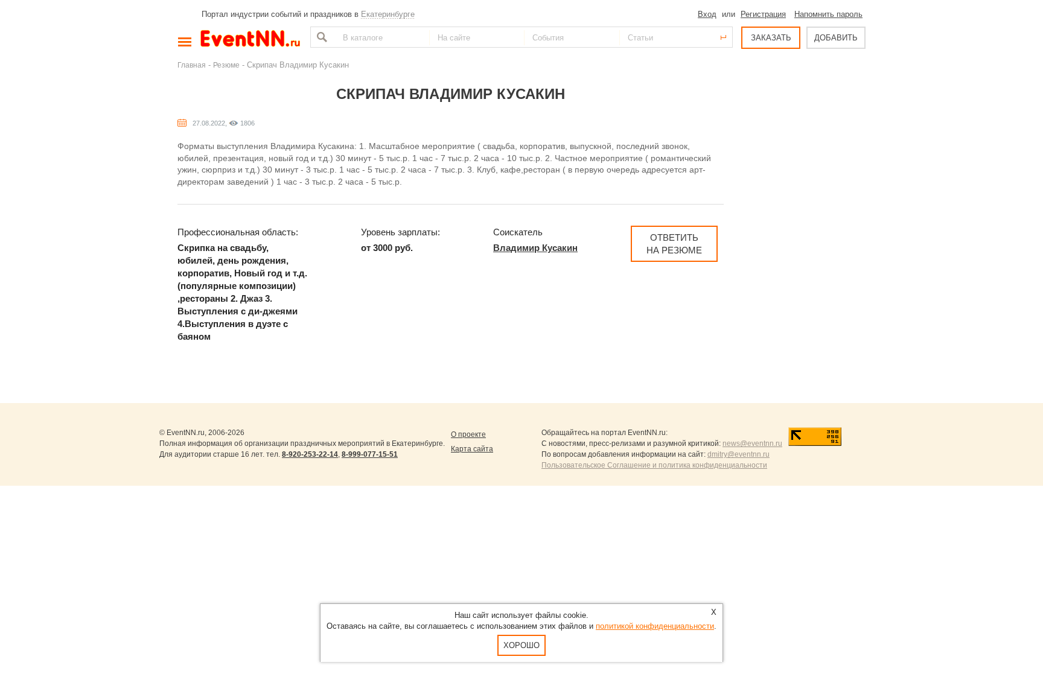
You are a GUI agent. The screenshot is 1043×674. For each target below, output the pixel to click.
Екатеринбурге (388, 14)
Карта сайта (472, 449)
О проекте (468, 434)
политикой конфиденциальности (655, 626)
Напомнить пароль (828, 14)
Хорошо (521, 645)
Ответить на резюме (674, 243)
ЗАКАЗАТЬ (771, 37)
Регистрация (763, 14)
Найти (320, 37)
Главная (191, 65)
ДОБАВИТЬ (836, 37)
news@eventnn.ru (752, 443)
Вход (707, 14)
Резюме (226, 65)
